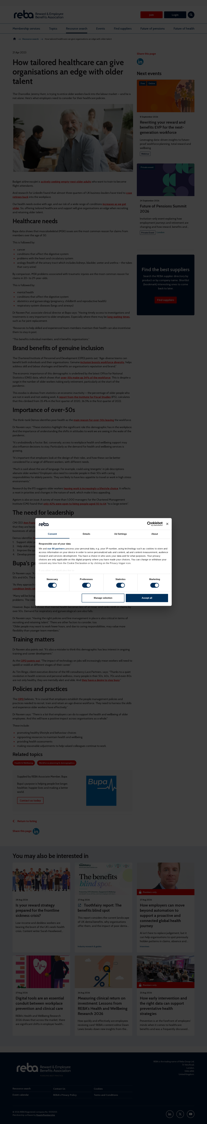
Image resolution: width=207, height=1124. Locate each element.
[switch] (86, 585)
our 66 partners (56, 548)
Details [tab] (86, 534)
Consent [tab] (52, 534)
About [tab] (154, 534)
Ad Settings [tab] (120, 534)
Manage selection (103, 598)
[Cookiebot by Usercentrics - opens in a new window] (149, 524)
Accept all (147, 598)
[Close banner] (167, 524)
